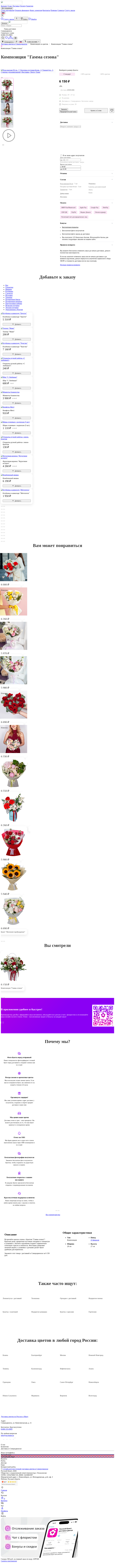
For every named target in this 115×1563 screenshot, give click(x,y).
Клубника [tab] (9, 291)
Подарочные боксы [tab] (12, 299)
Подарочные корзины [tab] (13, 301)
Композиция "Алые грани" (11, 709)
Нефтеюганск (65, 1369)
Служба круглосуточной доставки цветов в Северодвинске (25, 1469)
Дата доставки (65, 157)
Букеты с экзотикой (10, 1312)
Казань (5, 1355)
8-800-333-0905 (6, 1429)
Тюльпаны (35, 1298)
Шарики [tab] (8, 289)
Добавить (18, 324)
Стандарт (67, 74)
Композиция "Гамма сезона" (12, 986)
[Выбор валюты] (2, 15)
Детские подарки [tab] (12, 307)
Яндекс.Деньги (85, 212)
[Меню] (15, 38)
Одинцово (7, 1382)
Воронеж (63, 1396)
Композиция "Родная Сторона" (13, 827)
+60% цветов (105, 74)
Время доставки (66, 164)
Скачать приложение (9, 1561)
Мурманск (35, 1396)
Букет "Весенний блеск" (10, 606)
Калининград (36, 1369)
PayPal (74, 212)
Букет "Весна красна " (9, 861)
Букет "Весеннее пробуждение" (13, 930)
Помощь (54, 10)
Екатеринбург (36, 1355)
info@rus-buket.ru (7, 1435)
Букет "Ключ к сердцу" (10, 572)
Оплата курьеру (100, 212)
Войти (25, 19)
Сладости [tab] (9, 293)
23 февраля (95, 1240)
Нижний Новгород (96, 1355)
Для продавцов (7, 8)
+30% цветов (85, 74)
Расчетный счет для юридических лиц (74, 217)
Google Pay (94, 207)
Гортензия (92, 1312)
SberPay (105, 207)
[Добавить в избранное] (112, 110)
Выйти (34, 19)
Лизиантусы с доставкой (12, 1298)
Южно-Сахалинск (10, 1396)
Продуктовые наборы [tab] (13, 303)
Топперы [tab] (8, 297)
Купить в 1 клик (96, 110)
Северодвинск (9, 42)
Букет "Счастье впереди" (10, 641)
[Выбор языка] (3, 12)
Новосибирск (94, 1382)
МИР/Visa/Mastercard (68, 207)
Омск (33, 1382)
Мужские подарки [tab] (12, 305)
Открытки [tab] (9, 287)
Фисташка (63, 197)
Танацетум (63, 189)
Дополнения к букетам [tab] (14, 310)
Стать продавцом (7, 10)
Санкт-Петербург (66, 1382)
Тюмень (6, 1369)
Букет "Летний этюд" (9, 792)
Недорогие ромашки (39, 1312)
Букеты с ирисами (67, 1312)
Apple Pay (83, 207)
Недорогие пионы (96, 1298)
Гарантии (29, 6)
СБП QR (64, 212)
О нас (10, 6)
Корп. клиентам (36, 10)
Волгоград (93, 1396)
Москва (63, 1355)
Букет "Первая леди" (9, 675)
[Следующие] (4, 506)
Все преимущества (53, 1215)
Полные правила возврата (70, 265)
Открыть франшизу (22, 10)
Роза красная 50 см (66, 184)
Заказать (64, 109)
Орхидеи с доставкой (68, 1298)
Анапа (91, 1369)
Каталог (4, 6)
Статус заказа (70, 10)
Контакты (46, 10)
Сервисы (60, 10)
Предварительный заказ (68, 112)
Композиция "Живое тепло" (11, 744)
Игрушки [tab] (9, 295)
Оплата (22, 6)
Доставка (15, 6)
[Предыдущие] (2, 77)
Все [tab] (6, 285)
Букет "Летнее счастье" (10, 896)
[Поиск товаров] (3, 37)
